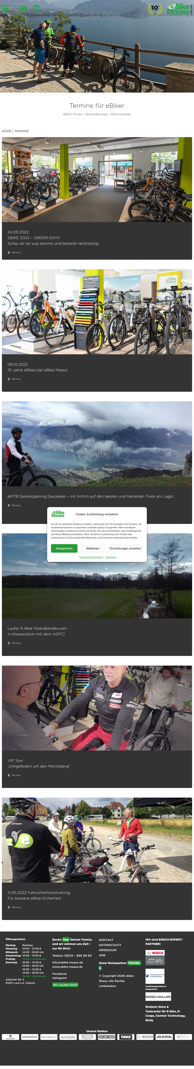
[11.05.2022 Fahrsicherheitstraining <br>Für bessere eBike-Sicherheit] (97, 840)
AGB (102, 955)
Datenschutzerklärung (91, 557)
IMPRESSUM (108, 950)
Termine (16, 252)
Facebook (59, 973)
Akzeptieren (64, 548)
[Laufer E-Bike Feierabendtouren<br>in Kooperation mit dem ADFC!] (97, 575)
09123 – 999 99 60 (78, 955)
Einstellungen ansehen (125, 548)
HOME (7, 131)
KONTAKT (106, 939)
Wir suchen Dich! (65, 984)
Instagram (59, 977)
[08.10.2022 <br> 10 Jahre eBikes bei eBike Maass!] (97, 311)
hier (66, 939)
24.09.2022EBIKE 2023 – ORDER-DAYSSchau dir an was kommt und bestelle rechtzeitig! (53, 237)
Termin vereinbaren (34, 959)
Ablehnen (92, 548)
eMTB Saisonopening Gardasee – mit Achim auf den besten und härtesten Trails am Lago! (90, 496)
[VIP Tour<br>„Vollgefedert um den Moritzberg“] (97, 708)
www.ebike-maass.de (67, 966)
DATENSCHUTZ (110, 944)
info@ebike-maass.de (67, 962)
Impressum (111, 557)
